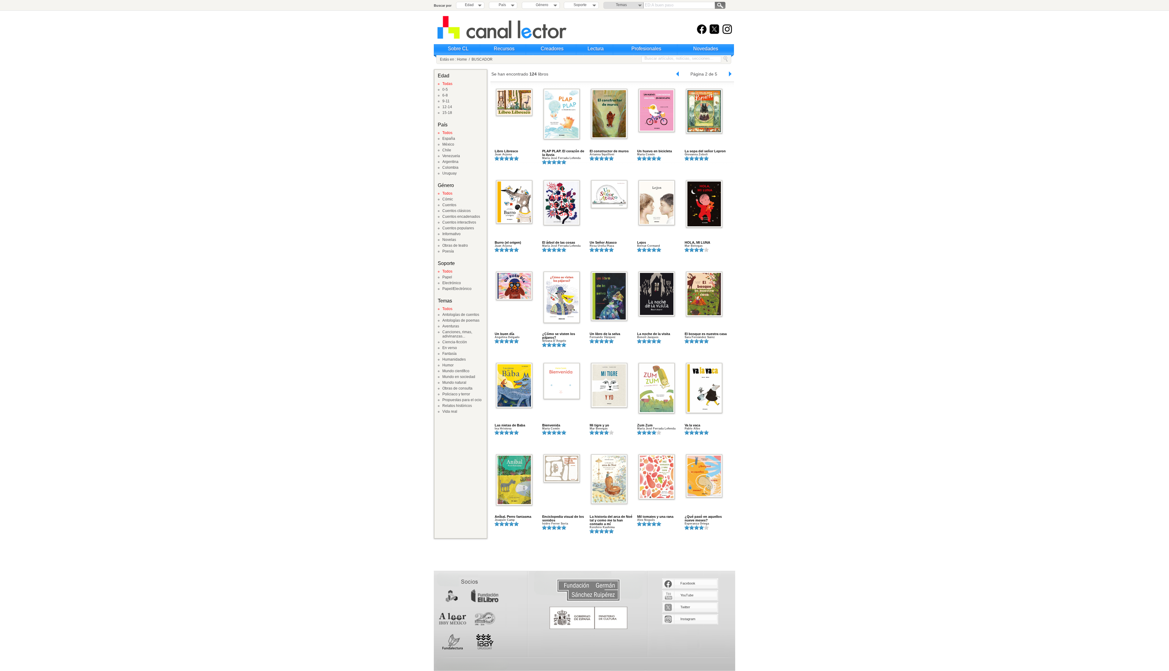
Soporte (580, 5)
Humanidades (454, 359)
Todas (447, 84)
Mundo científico (455, 371)
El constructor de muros (609, 151)
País (502, 5)
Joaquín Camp (505, 519)
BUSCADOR (482, 59)
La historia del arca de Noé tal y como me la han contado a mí (611, 520)
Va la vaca (692, 425)
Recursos (504, 48)
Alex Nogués (646, 519)
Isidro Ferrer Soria (555, 523)
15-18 (447, 113)
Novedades (705, 48)
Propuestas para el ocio (462, 400)
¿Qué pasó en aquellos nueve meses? (703, 518)
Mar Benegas (694, 245)
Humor (448, 365)
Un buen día (504, 334)
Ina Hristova (503, 428)
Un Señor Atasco (603, 242)
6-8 (445, 95)
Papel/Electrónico (457, 289)
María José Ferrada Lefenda (561, 158)
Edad (469, 5)
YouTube (686, 595)
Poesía (448, 251)
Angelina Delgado (507, 337)
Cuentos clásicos (456, 211)
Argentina (450, 162)
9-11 (446, 101)
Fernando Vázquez (603, 337)
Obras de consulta (457, 388)
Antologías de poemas (460, 320)
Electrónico (451, 283)
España (448, 138)
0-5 (445, 89)
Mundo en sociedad (458, 377)
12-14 (447, 107)
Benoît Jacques (647, 337)
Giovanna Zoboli (696, 154)
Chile (446, 150)
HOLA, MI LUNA (697, 242)
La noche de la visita (653, 334)
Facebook (687, 583)
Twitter (685, 607)
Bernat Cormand (648, 245)
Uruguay (449, 173)
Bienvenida (551, 425)
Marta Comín (646, 154)
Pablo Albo (692, 428)
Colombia (450, 167)
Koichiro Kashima (602, 527)
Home (462, 59)
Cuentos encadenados (461, 216)
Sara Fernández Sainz (700, 337)
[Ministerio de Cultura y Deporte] (588, 618)
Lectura (596, 48)
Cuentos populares (458, 228)
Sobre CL (458, 48)
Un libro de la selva (605, 334)
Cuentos (449, 205)
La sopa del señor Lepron (705, 151)
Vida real (449, 411)
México (448, 144)
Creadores (552, 48)
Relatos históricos (457, 406)
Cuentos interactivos (459, 222)
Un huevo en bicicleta (654, 151)
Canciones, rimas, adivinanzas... (457, 334)
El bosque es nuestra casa (706, 334)
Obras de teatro (455, 245)
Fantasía (449, 353)
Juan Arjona (503, 154)
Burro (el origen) (508, 242)
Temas (621, 5)
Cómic (447, 199)
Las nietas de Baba (510, 425)
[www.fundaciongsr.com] (588, 590)
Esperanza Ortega (697, 523)
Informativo (451, 234)
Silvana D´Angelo (554, 340)
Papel (447, 277)
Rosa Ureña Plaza (602, 245)
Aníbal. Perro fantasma (513, 516)
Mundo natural (454, 382)
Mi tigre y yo (599, 425)
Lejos (641, 242)
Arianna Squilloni (602, 154)
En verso (449, 348)
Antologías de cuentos (460, 315)
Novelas (449, 240)
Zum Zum (645, 425)
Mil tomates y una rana (655, 516)
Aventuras (450, 326)
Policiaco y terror (456, 394)
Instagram (687, 619)
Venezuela (451, 156)
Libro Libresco (506, 151)
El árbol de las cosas (558, 242)
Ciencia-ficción (454, 342)
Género (541, 5)
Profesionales (646, 48)
